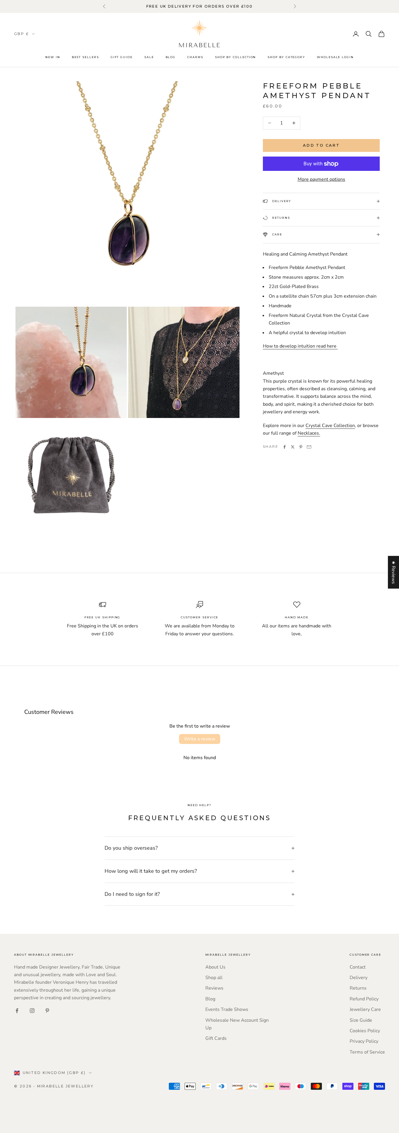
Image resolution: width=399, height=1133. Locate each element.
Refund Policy (364, 999)
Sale (149, 57)
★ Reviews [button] (393, 572)
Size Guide (361, 1020)
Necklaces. (309, 433)
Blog (171, 57)
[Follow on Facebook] (17, 1011)
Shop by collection (235, 57)
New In (52, 57)
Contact (358, 967)
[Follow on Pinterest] (47, 1011)
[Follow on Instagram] (32, 1011)
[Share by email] (309, 447)
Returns (358, 988)
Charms (195, 57)
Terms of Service (367, 1052)
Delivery (358, 977)
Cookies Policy (365, 1031)
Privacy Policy (364, 1041)
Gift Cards (216, 1038)
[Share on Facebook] (284, 447)
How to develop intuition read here (300, 346)
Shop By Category (286, 57)
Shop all (214, 977)
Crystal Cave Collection (330, 425)
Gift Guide (122, 57)
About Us (215, 967)
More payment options (321, 179)
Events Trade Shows (226, 1009)
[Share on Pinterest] (301, 447)
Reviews (214, 988)
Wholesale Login (335, 57)
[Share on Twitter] (292, 447)
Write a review (199, 739)
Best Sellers (85, 57)
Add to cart (321, 145)
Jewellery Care (365, 1009)
